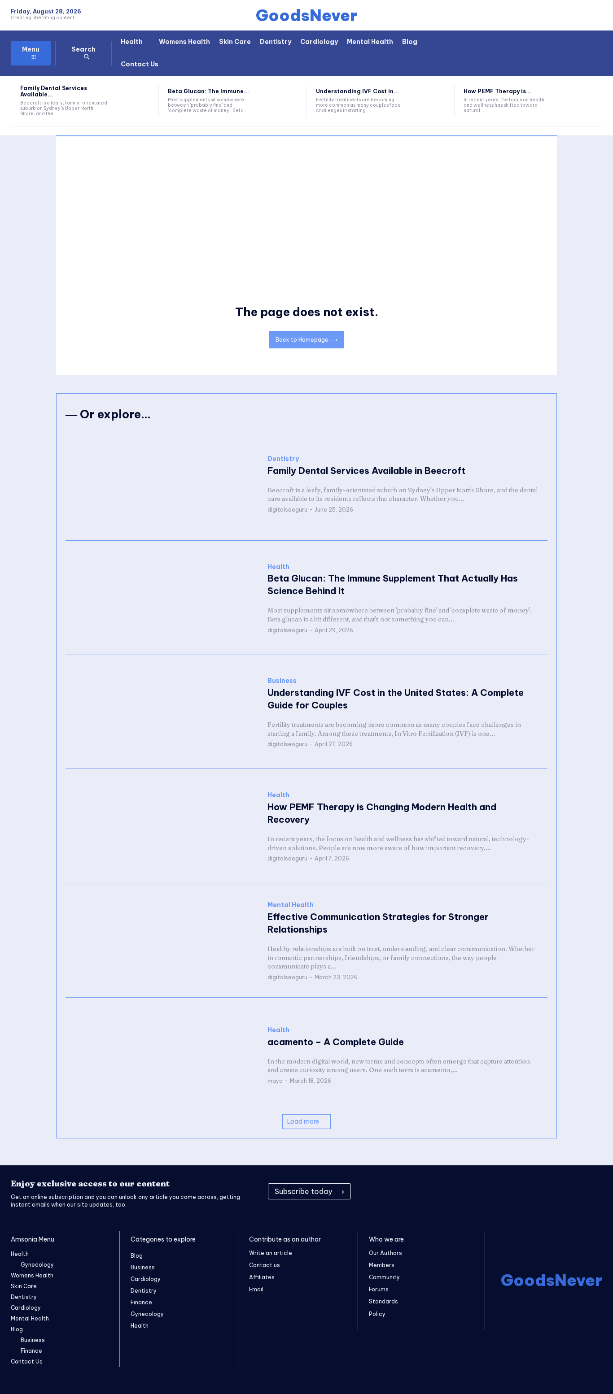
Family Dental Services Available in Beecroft (366, 470)
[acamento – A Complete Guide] (162, 1055)
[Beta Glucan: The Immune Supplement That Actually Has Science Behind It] (281, 101)
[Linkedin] (538, 1191)
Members (381, 1265)
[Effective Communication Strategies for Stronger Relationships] (162, 940)
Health (278, 567)
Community (384, 1277)
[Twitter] (560, 1191)
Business (282, 681)
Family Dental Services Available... (53, 91)
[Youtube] (582, 1191)
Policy (377, 1314)
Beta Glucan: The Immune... (208, 91)
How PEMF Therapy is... (497, 91)
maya (275, 1080)
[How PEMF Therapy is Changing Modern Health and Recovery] (576, 101)
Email (256, 1289)
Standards (383, 1301)
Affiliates (262, 1277)
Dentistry (283, 459)
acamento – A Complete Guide (335, 1041)
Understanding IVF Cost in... (357, 91)
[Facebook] (493, 1191)
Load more (303, 1121)
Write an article (270, 1253)
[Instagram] (515, 1191)
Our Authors (385, 1253)
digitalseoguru (287, 509)
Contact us (264, 1265)
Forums (379, 1289)
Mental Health (290, 905)
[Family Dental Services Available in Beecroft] (133, 101)
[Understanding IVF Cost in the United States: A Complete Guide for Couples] (429, 101)
